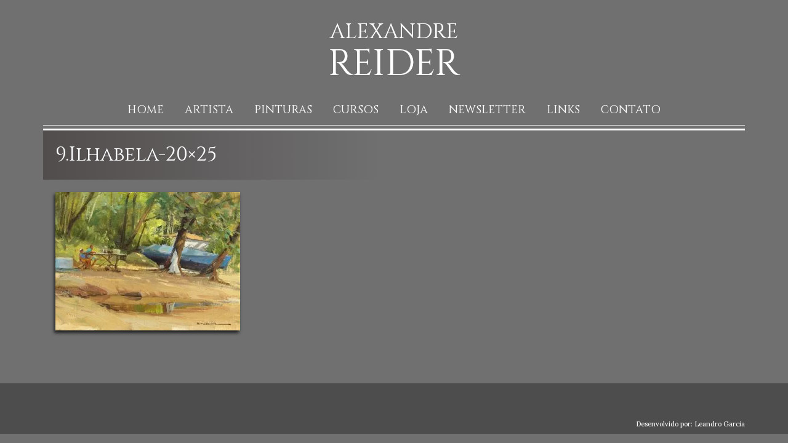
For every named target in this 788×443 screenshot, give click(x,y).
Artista (209, 110)
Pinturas (283, 110)
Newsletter (487, 110)
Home (145, 110)
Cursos (356, 110)
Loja (414, 110)
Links (563, 110)
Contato (631, 110)
